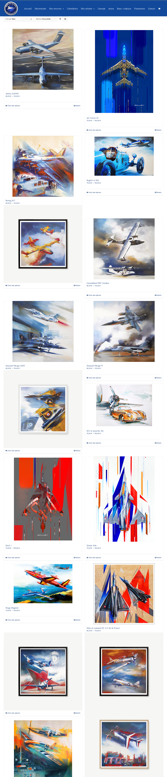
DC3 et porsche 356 (95, 431)
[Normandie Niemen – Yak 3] (43, 671)
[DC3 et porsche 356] (124, 405)
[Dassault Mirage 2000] (43, 331)
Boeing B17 (10, 200)
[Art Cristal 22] (124, 71)
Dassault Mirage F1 (95, 366)
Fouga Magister (12, 608)
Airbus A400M (12, 93)
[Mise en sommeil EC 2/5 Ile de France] (124, 593)
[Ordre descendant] (31, 18)
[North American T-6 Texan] (124, 671)
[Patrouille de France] (124, 744)
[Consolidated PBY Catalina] (124, 248)
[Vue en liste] (65, 19)
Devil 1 (9, 545)
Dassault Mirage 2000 (15, 366)
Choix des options (13, 106)
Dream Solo (92, 545)
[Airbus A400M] (43, 59)
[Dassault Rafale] (43, 409)
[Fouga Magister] (43, 583)
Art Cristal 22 (92, 118)
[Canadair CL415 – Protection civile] (43, 244)
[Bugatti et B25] (124, 156)
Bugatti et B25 (93, 180)
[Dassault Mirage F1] (124, 331)
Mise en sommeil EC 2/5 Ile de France (103, 628)
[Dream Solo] (124, 499)
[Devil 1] (43, 499)
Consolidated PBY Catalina (98, 283)
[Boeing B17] (43, 166)
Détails (77, 106)
